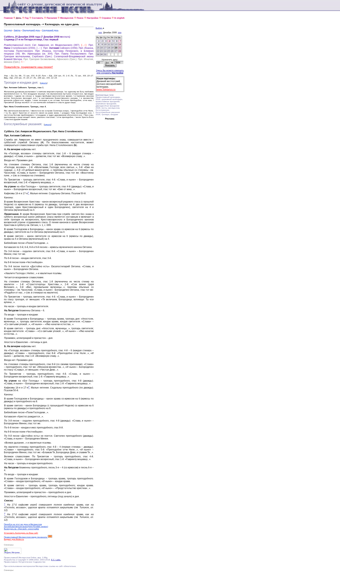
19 (112, 48)
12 (112, 44)
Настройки (92, 18)
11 (109, 44)
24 (105, 51)
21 (120, 48)
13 (116, 44)
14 (120, 44)
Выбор (99, 28)
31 (105, 54)
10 (105, 44)
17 (105, 48)
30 (101, 54)
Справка (106, 18)
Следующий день (50, 30)
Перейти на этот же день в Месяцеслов (23, 524)
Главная (8, 18)
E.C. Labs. (56, 560)
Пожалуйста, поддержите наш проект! (28, 66)
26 (112, 51)
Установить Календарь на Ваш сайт (21, 533)
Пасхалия (52, 18)
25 (109, 51)
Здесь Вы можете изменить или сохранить (110, 71)
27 (116, 51)
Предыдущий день (31, 30)
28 (120, 51)
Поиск (80, 18)
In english (119, 18)
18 (109, 48)
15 (98, 48)
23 (101, 51)
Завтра (17, 30)
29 (98, 54)
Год (27, 18)
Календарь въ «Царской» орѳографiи (21, 529)
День (18, 18)
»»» (119, 32)
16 (101, 48)
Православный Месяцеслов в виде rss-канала (26, 537)
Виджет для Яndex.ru (14, 539)
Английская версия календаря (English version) (26, 526)
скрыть (44, 83)
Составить (37, 18)
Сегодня (8, 30)
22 (98, 51)
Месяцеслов (66, 18)
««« (100, 32)
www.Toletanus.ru (106, 89)
